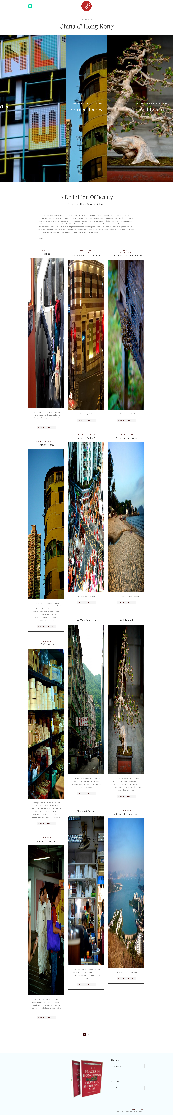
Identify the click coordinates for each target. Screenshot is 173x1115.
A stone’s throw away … (126, 814)
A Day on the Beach (126, 437)
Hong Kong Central (85, 250)
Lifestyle (86, 252)
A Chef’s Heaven (46, 644)
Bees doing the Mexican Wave (126, 255)
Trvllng (46, 253)
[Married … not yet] (46, 920)
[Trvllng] (46, 333)
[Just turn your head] (86, 699)
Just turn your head (86, 620)
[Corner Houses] (46, 524)
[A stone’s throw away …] (126, 893)
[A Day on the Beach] (126, 517)
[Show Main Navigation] (30, 6)
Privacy (142, 1109)
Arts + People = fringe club (86, 255)
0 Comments (96, 101)
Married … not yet (46, 841)
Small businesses (126, 252)
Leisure (130, 434)
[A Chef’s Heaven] (46, 723)
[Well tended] (126, 699)
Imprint (134, 1109)
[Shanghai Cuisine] (86, 890)
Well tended (126, 620)
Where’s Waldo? (86, 437)
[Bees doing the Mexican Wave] (126, 335)
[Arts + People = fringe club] (86, 335)
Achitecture (81, 434)
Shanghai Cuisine (86, 811)
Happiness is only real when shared (86, 109)
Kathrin (85, 101)
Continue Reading (86, 143)
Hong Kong (46, 250)
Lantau (122, 434)
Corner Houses (46, 444)
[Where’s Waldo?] (86, 517)
